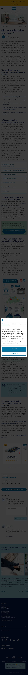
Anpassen (13, 353)
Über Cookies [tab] (22, 324)
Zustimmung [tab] (5, 324)
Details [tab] (14, 324)
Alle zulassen (14, 348)
